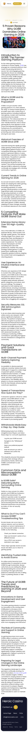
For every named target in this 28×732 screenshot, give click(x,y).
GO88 (22, 65)
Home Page (7, 713)
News (15, 713)
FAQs (21, 713)
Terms (16, 727)
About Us (5, 727)
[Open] (24, 3)
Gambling (8, 20)
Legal (20, 727)
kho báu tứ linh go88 (20, 673)
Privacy (11, 727)
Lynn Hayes (15, 22)
